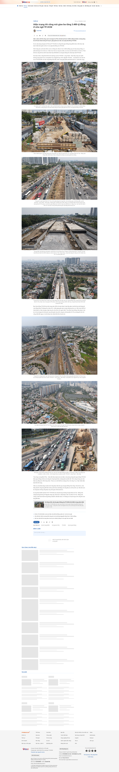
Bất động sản (88, 5)
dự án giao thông (72, 525)
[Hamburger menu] (101, 6)
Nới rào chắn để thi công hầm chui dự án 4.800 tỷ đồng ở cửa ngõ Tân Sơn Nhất (54, 518)
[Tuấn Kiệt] (34, 31)
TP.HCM (64, 525)
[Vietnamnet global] (84, 2)
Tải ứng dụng (87, 754)
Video (91, 732)
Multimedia (92, 735)
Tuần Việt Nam (77, 2)
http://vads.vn (66, 757)
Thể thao (56, 5)
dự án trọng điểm (45, 525)
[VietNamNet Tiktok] (92, 751)
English (76, 738)
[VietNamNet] (17, 5)
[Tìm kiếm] (96, 2)
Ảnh (76, 743)
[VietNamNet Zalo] (95, 751)
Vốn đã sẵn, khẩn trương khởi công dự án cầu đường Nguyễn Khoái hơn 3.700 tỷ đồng (55, 516)
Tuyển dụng (90, 756)
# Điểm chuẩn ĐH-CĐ (45, 2)
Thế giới (51, 5)
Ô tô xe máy (49, 738)
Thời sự (25, 5)
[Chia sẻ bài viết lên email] (40, 36)
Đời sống (69, 5)
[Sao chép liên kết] (43, 36)
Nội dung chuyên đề (79, 735)
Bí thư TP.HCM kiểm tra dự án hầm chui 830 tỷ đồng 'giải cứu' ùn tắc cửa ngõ (53, 514)
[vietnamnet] (26, 2)
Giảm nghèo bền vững (66, 740)
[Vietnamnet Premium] (26, 733)
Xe (83, 5)
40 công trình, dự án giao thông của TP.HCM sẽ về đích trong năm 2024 (64, 502)
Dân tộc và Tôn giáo (39, 5)
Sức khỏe (74, 5)
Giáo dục (46, 5)
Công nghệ (79, 5)
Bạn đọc (98, 5)
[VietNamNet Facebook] (87, 751)
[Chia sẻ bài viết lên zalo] (37, 36)
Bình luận (36, 522)
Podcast (91, 738)
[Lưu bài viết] (45, 36)
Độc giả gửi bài (94, 754)
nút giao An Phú (56, 525)
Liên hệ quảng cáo (64, 748)
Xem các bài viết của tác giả (80, 30)
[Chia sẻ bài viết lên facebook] (34, 36)
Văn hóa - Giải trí (62, 5)
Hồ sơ (76, 740)
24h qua (92, 740)
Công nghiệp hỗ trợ (65, 738)
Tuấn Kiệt (38, 30)
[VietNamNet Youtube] (89, 751)
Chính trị (21, 5)
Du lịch (93, 5)
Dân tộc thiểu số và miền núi (81, 732)
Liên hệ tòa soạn (35, 755)
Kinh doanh (30, 5)
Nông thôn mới (64, 743)
